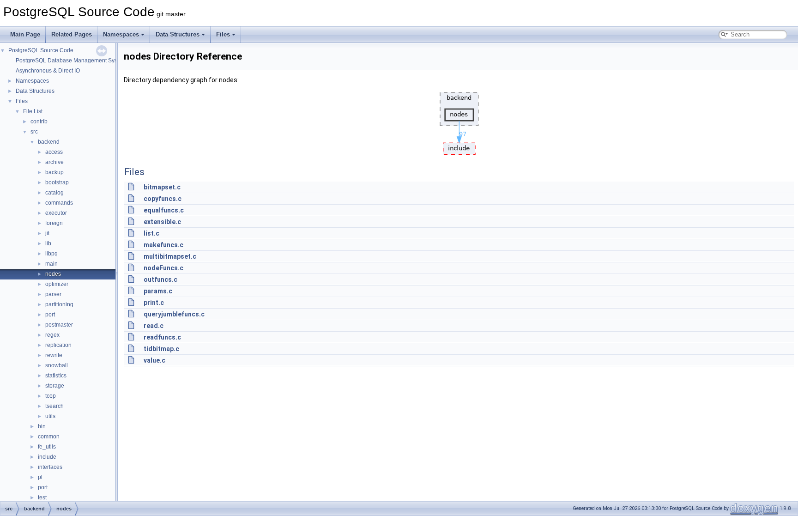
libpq (51, 253)
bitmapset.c (162, 187)
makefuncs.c (163, 245)
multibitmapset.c (170, 256)
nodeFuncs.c (163, 268)
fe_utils (47, 446)
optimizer (56, 284)
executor (56, 213)
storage (54, 385)
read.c (153, 325)
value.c (154, 360)
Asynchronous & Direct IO (48, 70)
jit (47, 233)
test (42, 497)
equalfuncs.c (164, 210)
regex (52, 335)
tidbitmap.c (161, 348)
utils (50, 416)
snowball (56, 365)
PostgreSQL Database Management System (71, 60)
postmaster (59, 325)
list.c (151, 233)
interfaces (50, 467)
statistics (55, 375)
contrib (39, 121)
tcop (50, 396)
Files (223, 34)
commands (59, 203)
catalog (54, 192)
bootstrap (57, 182)
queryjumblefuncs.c (174, 314)
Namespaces (121, 34)
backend (49, 142)
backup (54, 172)
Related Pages (71, 34)
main (51, 264)
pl (40, 477)
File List (32, 111)
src (34, 131)
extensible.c (162, 221)
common (49, 436)
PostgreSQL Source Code (40, 50)
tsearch (54, 406)
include (47, 457)
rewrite (53, 355)
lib (48, 243)
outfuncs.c (160, 279)
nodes (53, 274)
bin (42, 426)
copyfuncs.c (162, 198)
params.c (158, 291)
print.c (154, 302)
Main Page (25, 34)
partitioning (59, 304)
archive (54, 162)
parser (53, 294)
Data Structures (178, 34)
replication (58, 345)
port (50, 314)
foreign (54, 223)
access (54, 152)
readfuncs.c (162, 337)
